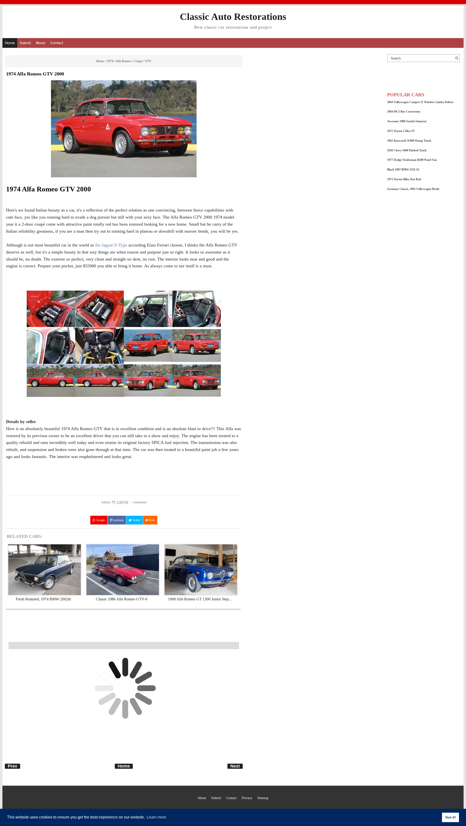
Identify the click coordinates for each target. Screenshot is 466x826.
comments (140, 502)
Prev (12, 766)
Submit (25, 43)
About (40, 43)
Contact (56, 43)
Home (10, 43)
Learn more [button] (156, 817)
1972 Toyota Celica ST (401, 131)
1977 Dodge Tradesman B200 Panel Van (412, 160)
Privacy (247, 798)
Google (100, 520)
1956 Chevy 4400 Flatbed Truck (407, 150)
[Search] (457, 60)
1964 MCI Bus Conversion (403, 111)
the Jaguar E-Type (111, 245)
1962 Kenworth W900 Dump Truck (409, 140)
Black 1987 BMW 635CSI (403, 169)
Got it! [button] (450, 817)
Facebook (118, 520)
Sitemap (262, 798)
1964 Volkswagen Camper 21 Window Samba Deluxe (420, 102)
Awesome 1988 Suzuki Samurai (406, 121)
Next (235, 766)
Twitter (136, 520)
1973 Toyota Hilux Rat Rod (404, 179)
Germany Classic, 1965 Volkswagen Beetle (413, 189)
